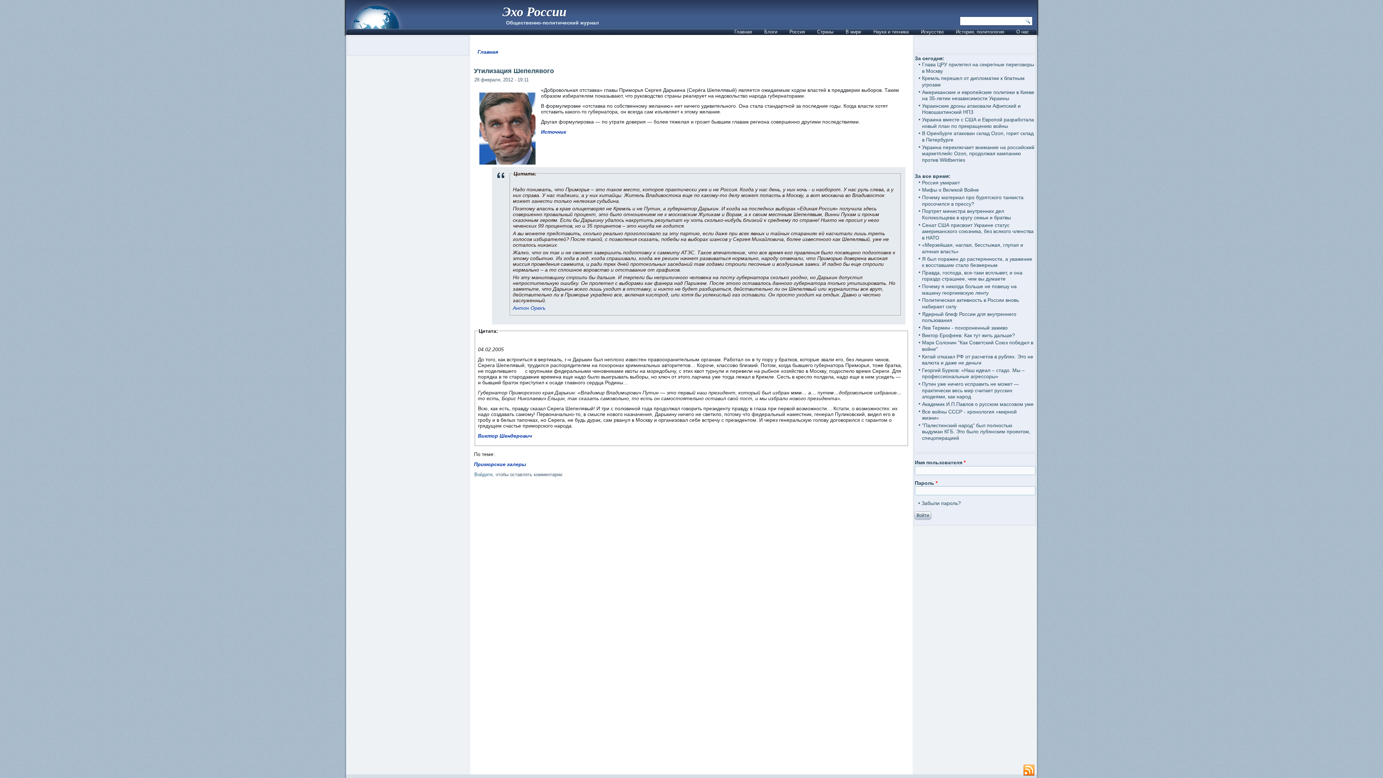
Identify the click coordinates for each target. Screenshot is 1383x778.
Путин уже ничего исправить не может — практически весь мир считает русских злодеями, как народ (970, 390)
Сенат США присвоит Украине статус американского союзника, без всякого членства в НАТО (978, 231)
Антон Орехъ (529, 308)
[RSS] (1029, 770)
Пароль (926, 483)
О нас (1022, 32)
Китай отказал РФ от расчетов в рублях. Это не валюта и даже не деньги (977, 360)
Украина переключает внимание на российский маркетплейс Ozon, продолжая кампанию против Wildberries (978, 153)
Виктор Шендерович (505, 436)
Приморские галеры (500, 464)
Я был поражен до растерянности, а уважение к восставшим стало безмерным (977, 262)
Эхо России (534, 11)
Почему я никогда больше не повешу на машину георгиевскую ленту (969, 289)
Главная (743, 32)
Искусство (932, 32)
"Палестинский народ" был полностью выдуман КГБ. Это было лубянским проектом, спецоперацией (976, 431)
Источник (553, 132)
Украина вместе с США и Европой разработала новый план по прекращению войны (978, 123)
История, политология (980, 32)
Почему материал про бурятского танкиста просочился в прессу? (973, 200)
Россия (797, 32)
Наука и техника (891, 32)
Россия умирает (941, 182)
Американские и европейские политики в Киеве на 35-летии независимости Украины (978, 95)
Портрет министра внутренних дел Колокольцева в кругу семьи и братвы (966, 214)
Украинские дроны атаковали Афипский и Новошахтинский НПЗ (971, 109)
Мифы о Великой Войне (950, 190)
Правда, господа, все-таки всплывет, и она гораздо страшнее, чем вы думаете (972, 276)
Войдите (483, 474)
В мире (853, 32)
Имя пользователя (940, 462)
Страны (825, 32)
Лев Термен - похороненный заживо (965, 328)
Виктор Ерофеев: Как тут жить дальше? (968, 335)
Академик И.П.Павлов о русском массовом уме (978, 404)
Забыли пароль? (941, 503)
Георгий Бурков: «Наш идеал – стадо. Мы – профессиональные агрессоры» (973, 373)
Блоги (770, 32)
